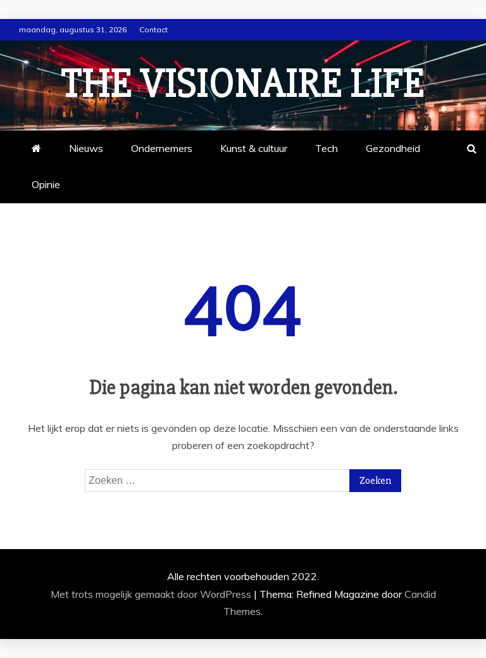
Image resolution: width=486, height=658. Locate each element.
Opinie (46, 184)
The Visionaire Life (243, 83)
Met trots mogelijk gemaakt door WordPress (152, 594)
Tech (326, 148)
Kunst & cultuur (253, 148)
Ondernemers (161, 148)
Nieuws (86, 148)
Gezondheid (393, 148)
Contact (153, 29)
